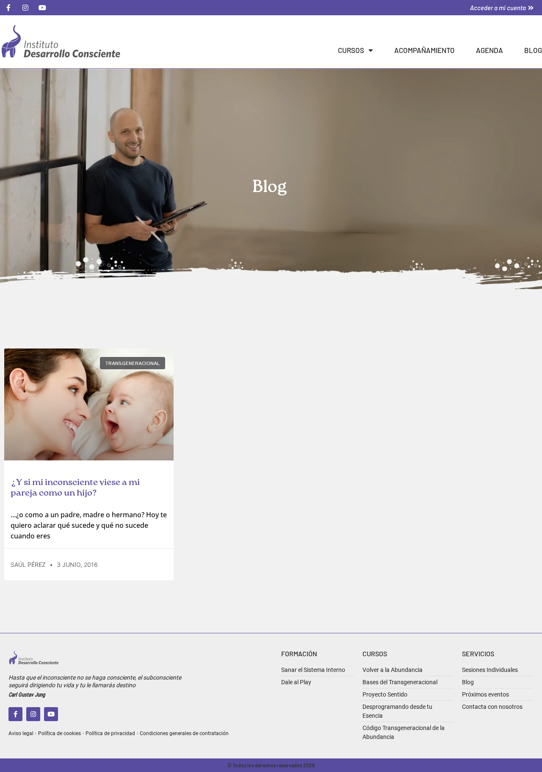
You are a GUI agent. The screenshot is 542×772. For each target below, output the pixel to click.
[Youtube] (51, 714)
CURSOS (351, 50)
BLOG (533, 50)
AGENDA (489, 50)
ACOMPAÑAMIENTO (424, 50)
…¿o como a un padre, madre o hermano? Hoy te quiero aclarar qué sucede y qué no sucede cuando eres (89, 525)
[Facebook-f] (15, 714)
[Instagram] (33, 714)
